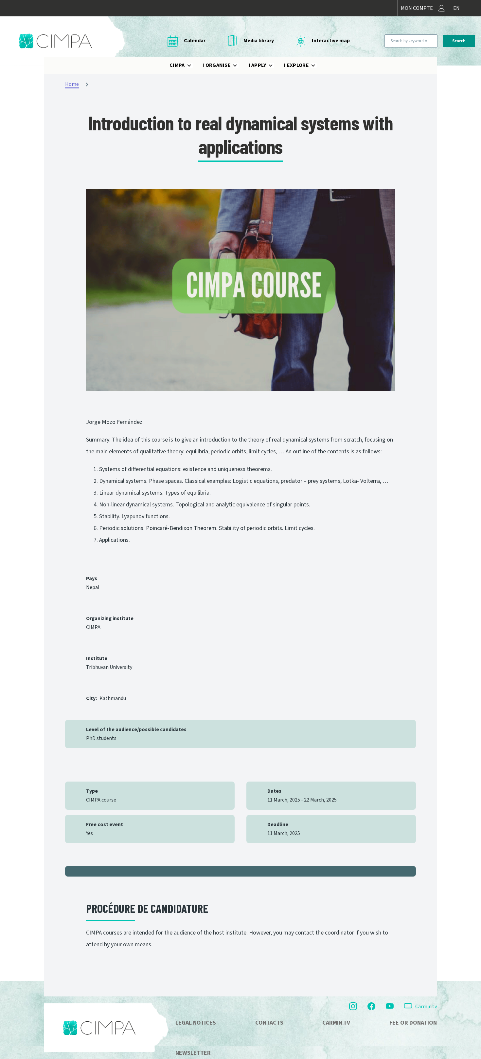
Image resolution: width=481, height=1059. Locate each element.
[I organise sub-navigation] (239, 65)
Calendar (194, 40)
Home (72, 84)
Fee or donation (413, 1023)
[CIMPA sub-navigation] (193, 65)
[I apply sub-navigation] (274, 65)
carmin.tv (336, 1023)
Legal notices (195, 1023)
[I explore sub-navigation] (317, 65)
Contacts (269, 1023)
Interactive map (331, 40)
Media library (258, 40)
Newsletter (193, 1053)
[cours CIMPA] (240, 290)
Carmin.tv (426, 1006)
